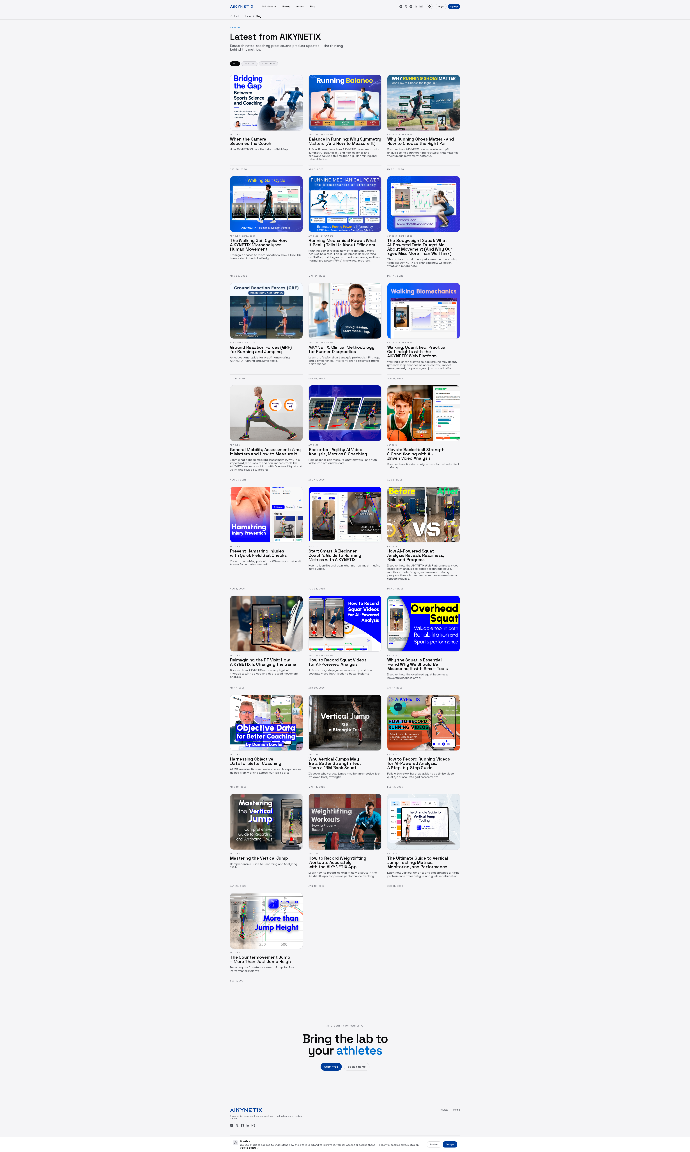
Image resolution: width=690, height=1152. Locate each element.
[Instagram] (421, 6)
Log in (441, 6)
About (300, 6)
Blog (312, 6)
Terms (456, 1109)
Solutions (267, 6)
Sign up (454, 6)
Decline (434, 1144)
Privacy (444, 1109)
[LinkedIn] (415, 6)
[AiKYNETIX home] (242, 6)
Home (247, 16)
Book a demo (357, 1067)
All (235, 63)
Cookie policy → (249, 1147)
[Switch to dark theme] (430, 6)
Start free (331, 1067)
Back (237, 16)
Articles (249, 63)
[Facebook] (410, 6)
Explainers (268, 63)
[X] (405, 6)
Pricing (286, 6)
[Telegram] (400, 6)
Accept (450, 1144)
